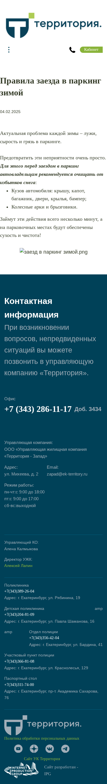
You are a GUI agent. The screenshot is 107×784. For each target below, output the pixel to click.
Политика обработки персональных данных (41, 738)
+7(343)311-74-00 (19, 685)
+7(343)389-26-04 (19, 591)
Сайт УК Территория (42, 759)
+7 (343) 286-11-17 (52, 409)
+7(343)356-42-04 (44, 638)
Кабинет (91, 49)
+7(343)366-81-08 (19, 661)
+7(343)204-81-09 (19, 614)
